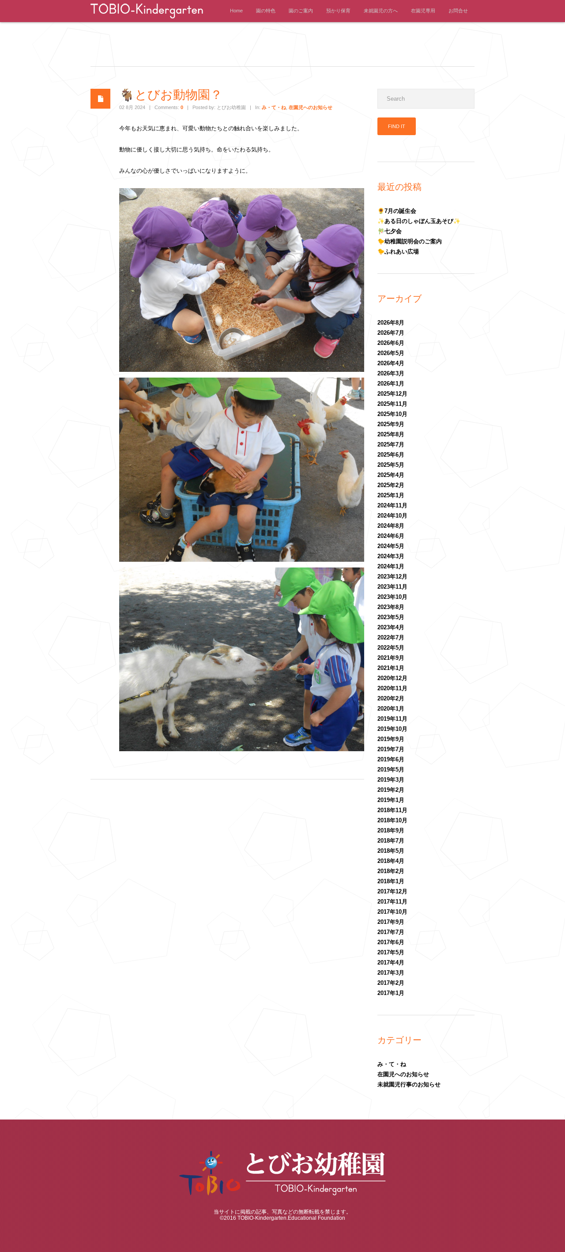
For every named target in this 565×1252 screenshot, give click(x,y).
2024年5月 (390, 546)
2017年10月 (392, 911)
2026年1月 (390, 383)
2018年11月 (392, 810)
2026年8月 (390, 322)
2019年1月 (390, 800)
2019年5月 (390, 769)
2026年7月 (390, 332)
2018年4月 (390, 861)
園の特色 (265, 10)
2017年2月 (390, 983)
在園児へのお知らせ (310, 107)
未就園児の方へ (381, 10)
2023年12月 (392, 576)
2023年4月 (390, 627)
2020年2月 (390, 698)
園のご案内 (301, 10)
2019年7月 (390, 749)
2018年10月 (392, 820)
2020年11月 (392, 688)
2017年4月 (390, 962)
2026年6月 (390, 343)
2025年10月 (392, 414)
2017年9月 (390, 922)
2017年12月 (392, 891)
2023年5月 (390, 617)
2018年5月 (390, 850)
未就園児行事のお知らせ (409, 1084)
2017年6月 (390, 942)
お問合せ (458, 10)
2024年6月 (390, 536)
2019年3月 (390, 779)
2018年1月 (390, 881)
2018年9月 (390, 830)
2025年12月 (392, 393)
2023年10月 (392, 597)
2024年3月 (390, 556)
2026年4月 (390, 363)
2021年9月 (390, 657)
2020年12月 (392, 678)
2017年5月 (390, 952)
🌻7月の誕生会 (396, 211)
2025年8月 (390, 434)
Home (236, 10)
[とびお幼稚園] (146, 19)
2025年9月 (390, 424)
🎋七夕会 (389, 231)
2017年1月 (390, 993)
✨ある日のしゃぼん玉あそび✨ (418, 221)
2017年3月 (390, 972)
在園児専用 (423, 10)
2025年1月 (390, 495)
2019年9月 (390, 739)
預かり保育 (338, 10)
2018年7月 (390, 840)
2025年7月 (390, 444)
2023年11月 (392, 586)
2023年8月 (390, 607)
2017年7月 (390, 932)
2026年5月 (390, 353)
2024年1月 (390, 566)
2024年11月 (392, 505)
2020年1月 (390, 708)
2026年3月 (390, 373)
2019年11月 (392, 718)
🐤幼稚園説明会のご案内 (409, 241)
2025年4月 (390, 475)
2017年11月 (392, 901)
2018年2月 (390, 871)
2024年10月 (392, 515)
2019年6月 (390, 759)
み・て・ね (274, 107)
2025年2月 (390, 485)
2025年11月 (392, 404)
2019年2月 (390, 790)
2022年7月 (390, 637)
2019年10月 (392, 729)
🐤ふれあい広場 (398, 251)
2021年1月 (390, 668)
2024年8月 (390, 525)
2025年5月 (390, 464)
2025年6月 (390, 454)
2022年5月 (390, 647)
